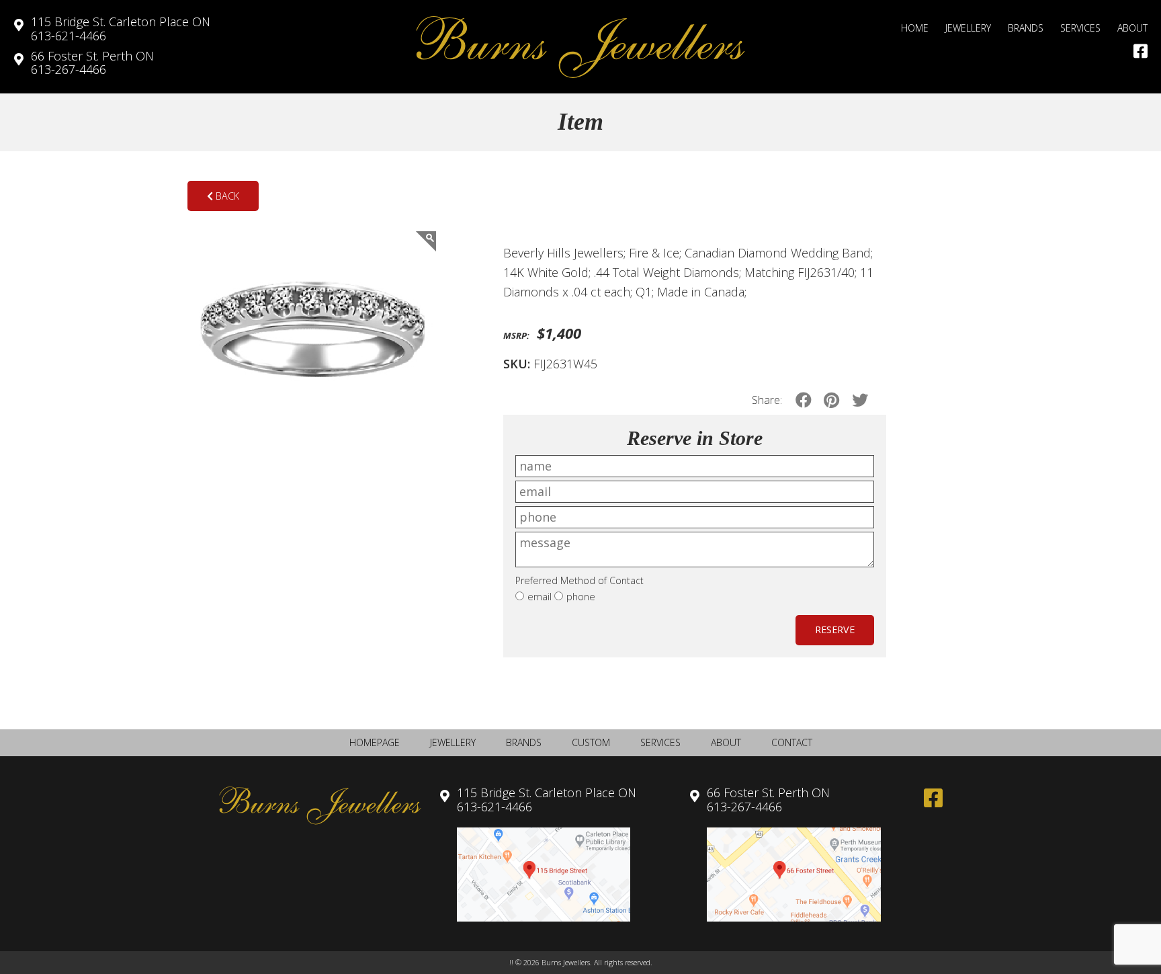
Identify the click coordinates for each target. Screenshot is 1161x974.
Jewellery (968, 28)
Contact (791, 742)
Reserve (835, 629)
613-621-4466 (120, 28)
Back (226, 196)
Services (1080, 28)
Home (915, 28)
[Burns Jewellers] (580, 47)
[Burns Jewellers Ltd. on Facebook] (1140, 51)
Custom (591, 742)
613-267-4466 (92, 63)
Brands (1025, 28)
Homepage (374, 742)
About (1132, 28)
